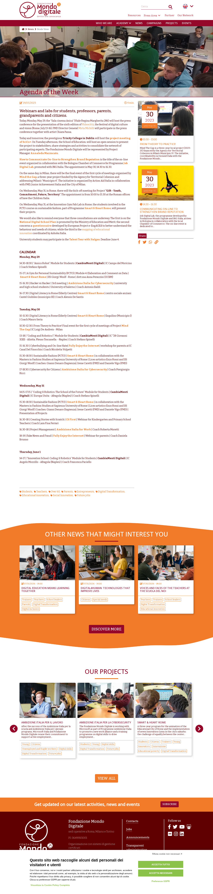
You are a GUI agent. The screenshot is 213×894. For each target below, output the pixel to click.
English (185, 6)
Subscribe (169, 804)
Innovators (86, 746)
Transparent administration (136, 847)
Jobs (129, 829)
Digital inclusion (30, 609)
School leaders (54, 599)
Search (170, 7)
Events (186, 23)
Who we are (104, 23)
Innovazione (101, 746)
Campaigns (154, 23)
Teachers (41, 491)
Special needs (100, 599)
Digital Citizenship (170, 749)
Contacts (132, 821)
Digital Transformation (111, 491)
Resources (134, 15)
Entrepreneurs (85, 491)
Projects (172, 23)
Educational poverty (90, 751)
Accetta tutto (161, 864)
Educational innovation (35, 495)
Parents (68, 491)
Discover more (106, 629)
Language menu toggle (192, 6)
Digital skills (50, 744)
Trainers (26, 599)
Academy (122, 23)
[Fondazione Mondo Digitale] (40, 9)
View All (106, 778)
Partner (169, 15)
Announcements (137, 837)
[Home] (22, 29)
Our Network (185, 15)
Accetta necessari (160, 873)
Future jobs (83, 495)
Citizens (85, 599)
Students (27, 491)
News (139, 23)
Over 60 (55, 491)
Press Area (150, 15)
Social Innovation (63, 495)
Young (37, 744)
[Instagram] (176, 834)
